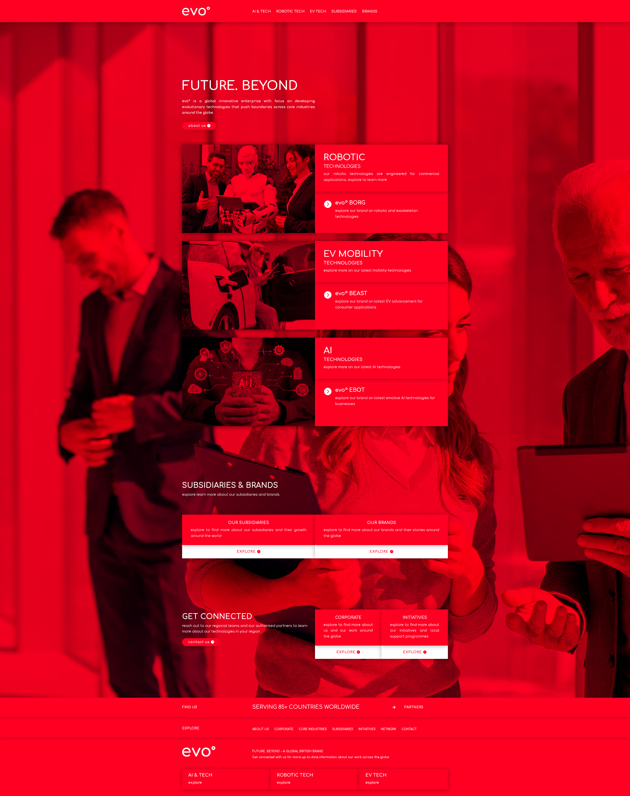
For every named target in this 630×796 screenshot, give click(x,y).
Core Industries (313, 729)
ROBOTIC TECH (290, 11)
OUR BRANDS (381, 523)
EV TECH (318, 11)
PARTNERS (413, 707)
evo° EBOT (350, 390)
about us (197, 126)
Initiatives (367, 729)
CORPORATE (348, 617)
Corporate (283, 729)
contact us (199, 642)
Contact (409, 729)
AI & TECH (261, 11)
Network (388, 729)
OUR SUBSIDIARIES (248, 523)
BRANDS (369, 11)
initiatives (415, 617)
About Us (260, 729)
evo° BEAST (351, 293)
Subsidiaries (342, 729)
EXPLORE (246, 551)
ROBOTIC (344, 157)
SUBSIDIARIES (344, 11)
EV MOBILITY (353, 254)
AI (328, 350)
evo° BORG (350, 203)
